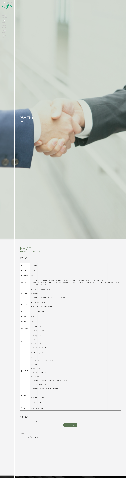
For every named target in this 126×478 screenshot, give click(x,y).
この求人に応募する (70, 425)
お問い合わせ (5, 36)
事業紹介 (4, 21)
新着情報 (4, 31)
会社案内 (4, 16)
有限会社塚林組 (7, 2)
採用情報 (4, 26)
